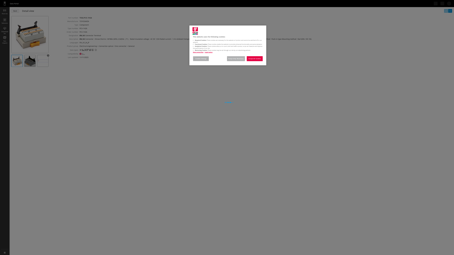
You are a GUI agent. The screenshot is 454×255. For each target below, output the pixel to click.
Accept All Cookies (255, 59)
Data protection (198, 52)
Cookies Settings (200, 59)
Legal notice (209, 52)
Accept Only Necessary (236, 59)
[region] (227, 45)
